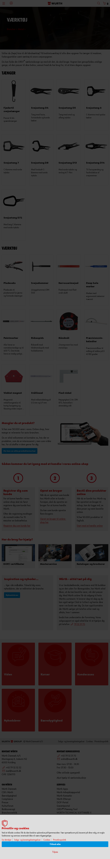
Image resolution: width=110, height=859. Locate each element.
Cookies (46, 840)
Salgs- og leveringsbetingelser (27, 840)
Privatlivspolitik (59, 840)
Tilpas (55, 852)
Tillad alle (55, 844)
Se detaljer (6, 840)
